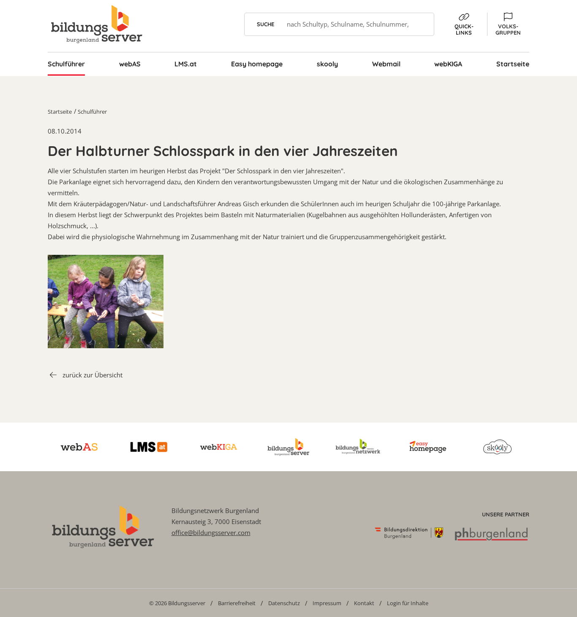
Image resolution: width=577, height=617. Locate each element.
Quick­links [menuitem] (464, 29)
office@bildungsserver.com (210, 532)
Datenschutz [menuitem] (284, 603)
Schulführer (92, 111)
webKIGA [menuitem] (448, 64)
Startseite (60, 111)
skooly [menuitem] (327, 64)
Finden (422, 24)
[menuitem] (177, 603)
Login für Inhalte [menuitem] (407, 603)
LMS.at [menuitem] (185, 64)
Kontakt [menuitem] (364, 603)
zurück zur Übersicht (92, 375)
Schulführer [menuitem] (66, 64)
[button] (508, 24)
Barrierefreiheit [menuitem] (237, 603)
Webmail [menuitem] (386, 64)
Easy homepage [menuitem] (257, 64)
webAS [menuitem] (130, 64)
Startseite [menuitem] (512, 64)
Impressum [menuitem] (327, 603)
